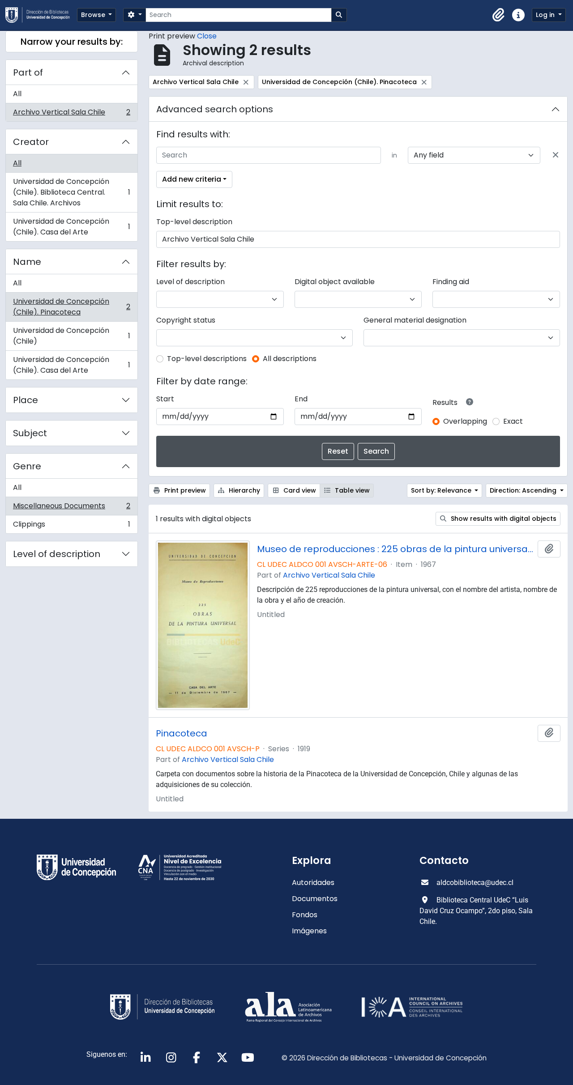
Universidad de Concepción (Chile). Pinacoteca (71, 306)
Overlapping (465, 421)
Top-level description (194, 222)
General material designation (414, 320)
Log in (546, 14)
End (301, 399)
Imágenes (309, 931)
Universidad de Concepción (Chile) (71, 335)
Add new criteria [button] (191, 179)
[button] (499, 15)
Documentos (315, 899)
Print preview (184, 490)
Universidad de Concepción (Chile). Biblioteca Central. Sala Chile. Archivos (71, 192)
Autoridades (313, 882)
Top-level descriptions (207, 358)
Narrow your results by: (72, 41)
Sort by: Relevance (442, 490)
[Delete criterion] (555, 155)
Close (207, 36)
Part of (28, 72)
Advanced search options (214, 109)
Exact (513, 421)
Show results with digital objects (502, 518)
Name (27, 261)
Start (165, 399)
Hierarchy (243, 490)
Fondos (304, 915)
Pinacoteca (181, 733)
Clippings (71, 526)
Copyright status (185, 320)
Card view (299, 490)
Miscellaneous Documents (71, 508)
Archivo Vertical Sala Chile (71, 114)
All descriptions (289, 358)
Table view (351, 490)
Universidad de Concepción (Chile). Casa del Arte (71, 226)
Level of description (56, 554)
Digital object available (335, 282)
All (17, 94)
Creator (31, 142)
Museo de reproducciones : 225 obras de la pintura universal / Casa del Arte (395, 549)
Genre (27, 466)
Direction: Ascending (524, 490)
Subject (30, 433)
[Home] (41, 15)
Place (25, 400)
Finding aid (450, 282)
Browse (94, 14)
